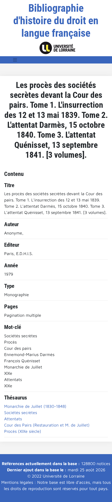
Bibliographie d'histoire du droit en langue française (55, 20)
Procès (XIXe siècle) (22, 431)
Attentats (13, 418)
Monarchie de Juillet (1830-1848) (35, 406)
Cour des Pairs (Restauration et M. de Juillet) (47, 425)
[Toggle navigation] (15, 59)
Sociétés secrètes (20, 412)
